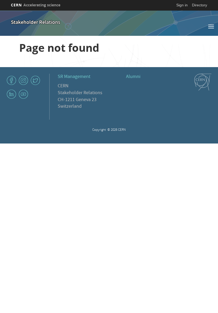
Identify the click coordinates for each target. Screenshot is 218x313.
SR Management (74, 77)
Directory (199, 5)
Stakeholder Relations (35, 23)
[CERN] (202, 82)
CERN (35, 4)
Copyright (99, 130)
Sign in (182, 5)
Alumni (133, 77)
